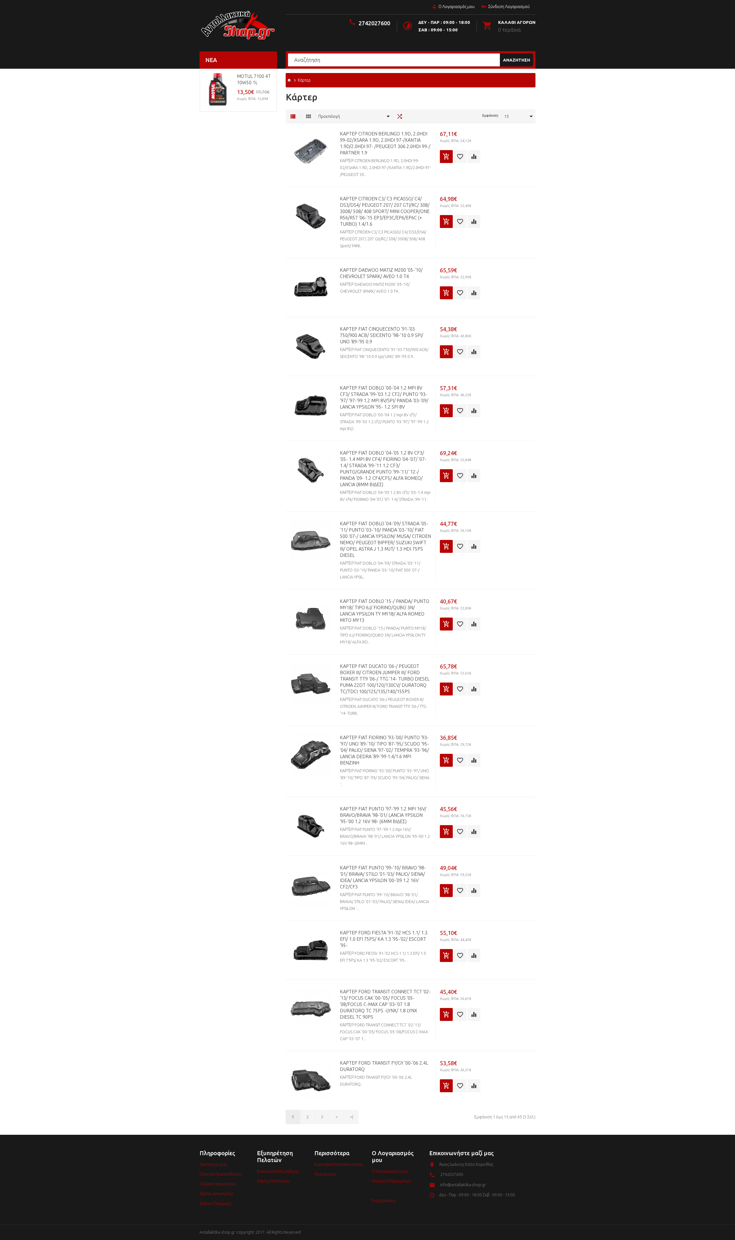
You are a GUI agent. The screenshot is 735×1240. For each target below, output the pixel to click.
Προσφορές (325, 1174)
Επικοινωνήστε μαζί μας (278, 1171)
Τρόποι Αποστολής (216, 1193)
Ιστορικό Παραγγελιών (392, 1181)
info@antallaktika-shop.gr (463, 1184)
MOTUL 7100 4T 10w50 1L (254, 79)
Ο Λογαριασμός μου (456, 6)
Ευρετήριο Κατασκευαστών (338, 1164)
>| (351, 1117)
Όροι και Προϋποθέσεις (221, 1174)
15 (506, 116)
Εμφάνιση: (490, 115)
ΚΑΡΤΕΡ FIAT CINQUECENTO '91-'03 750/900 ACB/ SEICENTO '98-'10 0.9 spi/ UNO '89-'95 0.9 (381, 335)
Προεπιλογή (329, 116)
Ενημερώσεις (383, 1200)
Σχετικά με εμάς (213, 1164)
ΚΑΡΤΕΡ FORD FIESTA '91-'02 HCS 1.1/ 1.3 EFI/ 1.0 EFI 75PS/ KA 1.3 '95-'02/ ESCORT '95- (384, 939)
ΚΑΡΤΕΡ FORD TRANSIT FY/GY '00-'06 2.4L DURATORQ (384, 1066)
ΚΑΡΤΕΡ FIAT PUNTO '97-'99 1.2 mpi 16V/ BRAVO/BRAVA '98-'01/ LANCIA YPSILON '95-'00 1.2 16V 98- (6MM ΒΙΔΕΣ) (383, 815)
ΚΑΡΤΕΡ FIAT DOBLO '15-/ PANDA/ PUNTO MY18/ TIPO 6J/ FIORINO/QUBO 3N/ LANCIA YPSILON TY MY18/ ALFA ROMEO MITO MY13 (384, 611)
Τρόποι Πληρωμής (215, 1203)
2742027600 (374, 23)
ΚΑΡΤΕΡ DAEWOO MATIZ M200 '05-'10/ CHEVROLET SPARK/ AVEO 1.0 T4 (381, 273)
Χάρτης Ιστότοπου (273, 1181)
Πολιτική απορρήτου (218, 1184)
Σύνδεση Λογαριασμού (509, 6)
